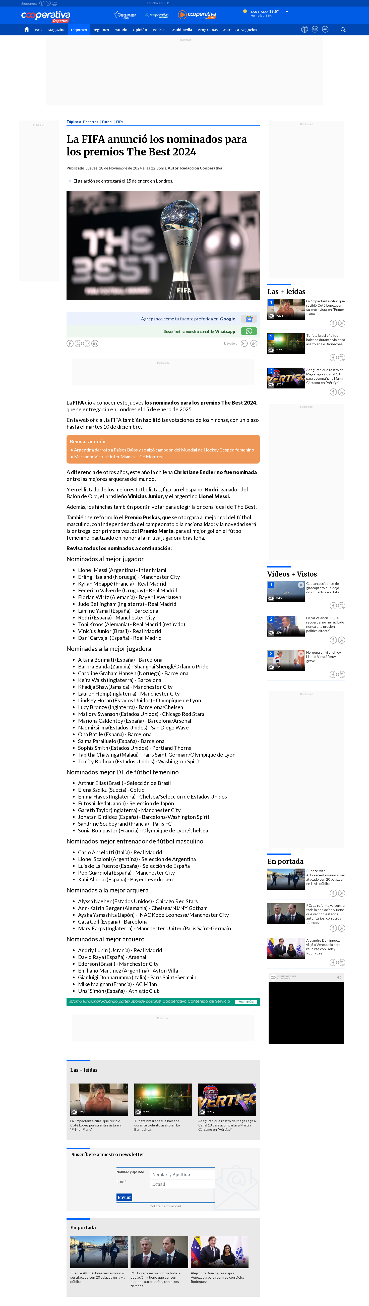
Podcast (160, 30)
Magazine (56, 30)
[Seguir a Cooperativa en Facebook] (41, 3)
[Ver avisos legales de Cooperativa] (304, 33)
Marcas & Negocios (240, 30)
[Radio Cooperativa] (197, 15)
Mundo (120, 30)
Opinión (140, 30)
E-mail (121, 1182)
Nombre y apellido (130, 1172)
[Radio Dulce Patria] (125, 15)
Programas (208, 30)
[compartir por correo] (244, 343)
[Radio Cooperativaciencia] (157, 15)
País (38, 30)
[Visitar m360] (315, 33)
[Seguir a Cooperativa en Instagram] (54, 3)
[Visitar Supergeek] (325, 33)
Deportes (79, 30)
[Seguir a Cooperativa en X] (48, 3)
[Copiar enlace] (253, 343)
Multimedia (182, 30)
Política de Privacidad (165, 1206)
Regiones (100, 30)
